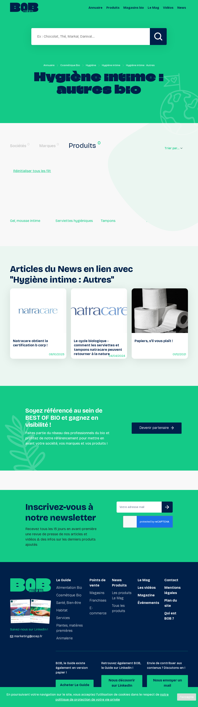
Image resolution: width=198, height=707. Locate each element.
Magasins (97, 593)
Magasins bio (133, 7)
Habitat (61, 610)
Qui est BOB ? (170, 616)
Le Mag (153, 7)
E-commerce (98, 610)
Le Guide (63, 580)
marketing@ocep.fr (28, 636)
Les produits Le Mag (121, 595)
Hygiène (91, 65)
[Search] (158, 36)
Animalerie (64, 638)
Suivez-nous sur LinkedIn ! (29, 629)
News (181, 7)
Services (63, 618)
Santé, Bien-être (68, 603)
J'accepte (186, 697)
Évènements (148, 603)
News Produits (119, 582)
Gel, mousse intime (25, 221)
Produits (112, 7)
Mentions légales (172, 590)
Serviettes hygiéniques (74, 221)
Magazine (146, 595)
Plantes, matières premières (69, 628)
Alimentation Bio (69, 587)
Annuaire (95, 7)
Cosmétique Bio (70, 65)
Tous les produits (118, 608)
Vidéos (168, 7)
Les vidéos (147, 587)
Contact (171, 580)
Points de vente (98, 582)
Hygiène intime (111, 65)
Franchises (98, 600)
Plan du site (170, 603)
